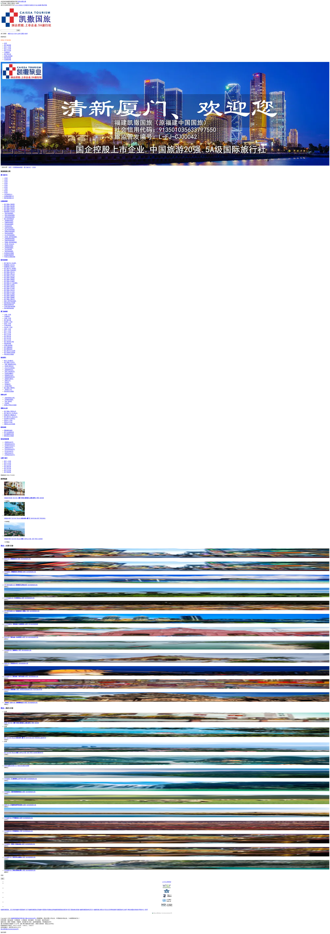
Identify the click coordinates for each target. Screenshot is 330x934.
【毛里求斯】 (8, 386)
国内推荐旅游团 (9, 308)
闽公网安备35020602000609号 (10, 929)
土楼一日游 (7, 314)
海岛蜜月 (3, 357)
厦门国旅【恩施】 (9, 277)
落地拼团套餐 (5, 439)
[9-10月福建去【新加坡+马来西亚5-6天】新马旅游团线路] (166, 618)
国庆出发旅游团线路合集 (17, 559)
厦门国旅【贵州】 (9, 286)
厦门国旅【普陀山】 (10, 411)
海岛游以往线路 (9, 391)
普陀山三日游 (8, 422)
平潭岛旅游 (7, 325)
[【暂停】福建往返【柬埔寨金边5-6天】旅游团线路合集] (166, 697)
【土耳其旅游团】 (9, 235)
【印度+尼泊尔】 (9, 244)
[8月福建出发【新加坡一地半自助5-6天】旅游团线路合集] (166, 671)
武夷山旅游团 (8, 345)
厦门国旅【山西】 (9, 284)
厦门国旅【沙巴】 (9, 362)
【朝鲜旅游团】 (9, 246)
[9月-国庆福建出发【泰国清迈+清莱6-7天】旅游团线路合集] (166, 605)
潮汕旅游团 (7, 343)
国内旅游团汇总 (9, 198)
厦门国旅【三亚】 (9, 292)
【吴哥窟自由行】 (9, 449)
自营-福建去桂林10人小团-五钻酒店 (16, 765)
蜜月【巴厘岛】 (9, 360)
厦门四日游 (7, 336)
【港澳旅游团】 (9, 399)
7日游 (6, 189)
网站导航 (44, 5)
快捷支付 (32, 5)
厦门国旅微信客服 (73, 909)
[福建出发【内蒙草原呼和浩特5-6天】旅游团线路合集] (166, 799)
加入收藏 (38, 5)
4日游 (6, 183)
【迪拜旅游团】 (9, 228)
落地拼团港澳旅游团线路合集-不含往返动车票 (23, 689)
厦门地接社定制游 (9, 352)
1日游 (6, 178)
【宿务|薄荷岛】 (9, 366)
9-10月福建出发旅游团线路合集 (19, 598)
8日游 (6, 190)
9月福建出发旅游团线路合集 (18, 831)
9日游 (6, 192)
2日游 (6, 180)
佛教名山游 (4, 408)
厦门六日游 (7, 340)
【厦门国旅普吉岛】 (10, 364)
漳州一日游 (7, 329)
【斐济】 (7, 382)
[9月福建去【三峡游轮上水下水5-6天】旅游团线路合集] (166, 773)
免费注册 (23, 1)
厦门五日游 (7, 338)
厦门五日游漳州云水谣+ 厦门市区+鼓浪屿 (23, 752)
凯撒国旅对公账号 (121, 909)
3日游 (6, 181)
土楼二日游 (7, 318)
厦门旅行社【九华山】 (11, 413)
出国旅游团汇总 (9, 196)
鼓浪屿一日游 (8, 322)
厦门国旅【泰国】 (9, 204)
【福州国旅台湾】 (9, 397)
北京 (12, 33)
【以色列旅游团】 (9, 229)
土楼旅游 (7, 316)
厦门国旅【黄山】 (9, 274)
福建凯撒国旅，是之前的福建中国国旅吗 (13, 909)
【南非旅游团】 (9, 233)
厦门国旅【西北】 (9, 299)
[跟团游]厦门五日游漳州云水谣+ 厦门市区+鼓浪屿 (23, 539)
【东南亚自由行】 (9, 455)
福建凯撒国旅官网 (16, 918)
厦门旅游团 (4, 311)
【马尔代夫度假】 (9, 368)
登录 (19, 1)
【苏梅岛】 (7, 384)
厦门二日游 (7, 332)
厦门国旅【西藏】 (9, 297)
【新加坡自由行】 (9, 444)
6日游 (6, 187)
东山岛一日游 (8, 327)
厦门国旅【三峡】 (9, 294)
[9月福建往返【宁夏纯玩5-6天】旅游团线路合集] (166, 812)
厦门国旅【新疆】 (9, 295)
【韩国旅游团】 (9, 247)
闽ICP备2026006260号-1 (29, 918)
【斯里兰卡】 (8, 389)
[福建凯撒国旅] (165, 165)
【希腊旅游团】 (9, 220)
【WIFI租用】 (8, 249)
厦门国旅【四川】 (9, 272)
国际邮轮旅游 (8, 430)
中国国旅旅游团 (17, 167)
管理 (146, 909)
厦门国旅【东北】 (9, 290)
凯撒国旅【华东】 (9, 266)
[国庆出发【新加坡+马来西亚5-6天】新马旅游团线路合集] (166, 631)
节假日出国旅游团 (9, 256)
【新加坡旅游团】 (9, 217)
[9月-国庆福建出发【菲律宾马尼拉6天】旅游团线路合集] (166, 579)
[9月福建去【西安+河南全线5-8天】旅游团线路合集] (166, 838)
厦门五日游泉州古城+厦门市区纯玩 (25, 737)
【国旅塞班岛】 (9, 369)
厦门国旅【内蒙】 (9, 281)
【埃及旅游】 (8, 226)
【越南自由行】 (9, 447)
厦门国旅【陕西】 (9, 279)
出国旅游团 (4, 201)
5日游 (34, 167)
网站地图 (130, 909)
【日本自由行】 (9, 451)
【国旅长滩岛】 (9, 378)
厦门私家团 (7, 472)
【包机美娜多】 (9, 373)
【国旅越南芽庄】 (9, 377)
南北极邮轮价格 (9, 434)
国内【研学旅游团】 (10, 301)
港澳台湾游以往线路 (10, 405)
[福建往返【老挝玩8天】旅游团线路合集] (166, 658)
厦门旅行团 (7, 320)
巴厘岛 (22, 33)
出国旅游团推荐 (9, 255)
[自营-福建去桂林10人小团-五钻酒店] (166, 760)
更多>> (3, 546)
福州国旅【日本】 (9, 211)
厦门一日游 (7, 331)
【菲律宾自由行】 (9, 445)
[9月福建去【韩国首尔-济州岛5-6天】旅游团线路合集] (166, 566)
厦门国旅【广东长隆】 (11, 283)
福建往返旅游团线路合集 (16, 663)
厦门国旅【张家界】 (10, 270)
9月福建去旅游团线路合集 (20, 572)
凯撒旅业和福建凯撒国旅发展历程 (57, 909)
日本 (15, 33)
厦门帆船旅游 (8, 349)
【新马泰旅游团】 (9, 215)
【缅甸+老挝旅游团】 (10, 242)
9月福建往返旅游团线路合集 (17, 650)
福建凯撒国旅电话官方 (86, 909)
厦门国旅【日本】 (9, 209)
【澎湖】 (7, 403)
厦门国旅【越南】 (9, 208)
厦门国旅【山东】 (9, 275)
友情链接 (136, 909)
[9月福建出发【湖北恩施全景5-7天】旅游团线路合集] (166, 864)
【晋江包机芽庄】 (9, 371)
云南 (18, 33)
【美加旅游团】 (9, 224)
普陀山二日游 (8, 420)
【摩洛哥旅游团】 (9, 231)
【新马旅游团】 (9, 213)
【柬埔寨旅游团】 (9, 238)
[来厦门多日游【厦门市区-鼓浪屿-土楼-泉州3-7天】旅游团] (14, 495)
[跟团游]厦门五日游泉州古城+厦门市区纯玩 (24, 518)
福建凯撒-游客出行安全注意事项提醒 (105, 909)
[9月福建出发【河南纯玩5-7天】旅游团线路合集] (166, 825)
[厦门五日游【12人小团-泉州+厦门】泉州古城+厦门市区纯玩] (14, 515)
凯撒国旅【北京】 (9, 265)
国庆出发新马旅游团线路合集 (21, 637)
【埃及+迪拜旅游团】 (10, 237)
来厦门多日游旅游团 (21, 723)
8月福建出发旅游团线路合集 (21, 676)
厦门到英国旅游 (9, 219)
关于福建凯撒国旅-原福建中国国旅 (36, 909)
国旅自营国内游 (9, 304)
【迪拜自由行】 (9, 453)
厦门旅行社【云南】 (10, 263)
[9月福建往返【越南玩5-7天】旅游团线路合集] (166, 644)
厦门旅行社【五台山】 (11, 417)
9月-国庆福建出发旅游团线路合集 (21, 585)
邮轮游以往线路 (9, 436)
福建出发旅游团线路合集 (20, 805)
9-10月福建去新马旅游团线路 (21, 624)
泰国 (9, 33)
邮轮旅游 (3, 427)
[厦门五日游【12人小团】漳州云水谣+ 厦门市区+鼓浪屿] (14, 536)
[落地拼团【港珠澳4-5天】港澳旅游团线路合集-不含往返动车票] (166, 684)
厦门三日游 (7, 334)
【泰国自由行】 (9, 442)
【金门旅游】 (8, 401)
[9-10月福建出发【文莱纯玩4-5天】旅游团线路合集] (166, 592)
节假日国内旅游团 (9, 306)
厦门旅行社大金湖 (9, 350)
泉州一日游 (7, 323)
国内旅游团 (4, 260)
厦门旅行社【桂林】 (10, 268)
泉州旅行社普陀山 (9, 418)
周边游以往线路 (9, 354)
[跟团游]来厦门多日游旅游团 (24, 498)
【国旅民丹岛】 (9, 375)
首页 (10, 167)
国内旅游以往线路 (9, 303)
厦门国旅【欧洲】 (9, 206)
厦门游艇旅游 (8, 347)
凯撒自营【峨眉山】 (10, 415)
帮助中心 (142, 909)
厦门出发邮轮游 (9, 432)
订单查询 (26, 5)
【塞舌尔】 (7, 380)
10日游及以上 (8, 194)
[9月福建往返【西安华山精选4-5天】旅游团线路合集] (166, 851)
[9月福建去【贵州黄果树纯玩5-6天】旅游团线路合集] (166, 786)
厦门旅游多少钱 (9, 341)
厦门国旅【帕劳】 (9, 388)
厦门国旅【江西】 (9, 288)
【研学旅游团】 (9, 251)
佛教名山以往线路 (9, 424)
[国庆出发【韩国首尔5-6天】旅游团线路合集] (166, 553)
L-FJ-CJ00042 (19, 5)
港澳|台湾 (4, 394)
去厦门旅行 (4, 458)
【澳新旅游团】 (9, 222)
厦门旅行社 (27, 167)
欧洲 (26, 33)
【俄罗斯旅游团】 (9, 240)
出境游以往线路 (9, 253)
